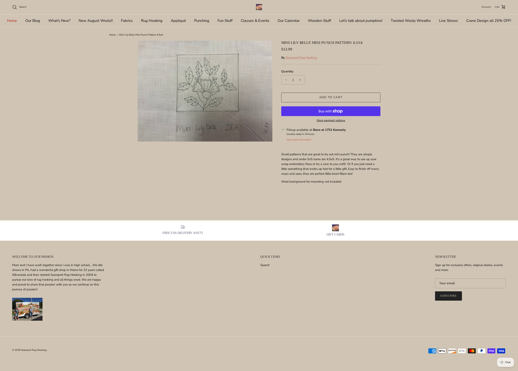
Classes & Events (255, 20)
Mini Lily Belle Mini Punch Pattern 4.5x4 (141, 34)
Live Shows (448, 20)
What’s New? (59, 20)
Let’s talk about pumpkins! (360, 20)
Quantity (287, 71)
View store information (299, 139)
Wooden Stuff (319, 20)
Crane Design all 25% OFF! (488, 20)
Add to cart (330, 97)
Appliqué (178, 20)
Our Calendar (289, 20)
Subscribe (448, 296)
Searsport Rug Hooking (301, 58)
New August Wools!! (96, 20)
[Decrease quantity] (285, 79)
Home (12, 20)
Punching (201, 20)
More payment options (331, 120)
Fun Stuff (225, 20)
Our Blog (32, 20)
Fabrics (127, 20)
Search (265, 265)
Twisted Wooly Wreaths (411, 20)
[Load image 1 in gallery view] (205, 91)
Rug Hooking (151, 20)
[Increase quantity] (301, 79)
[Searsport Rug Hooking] (259, 7)
